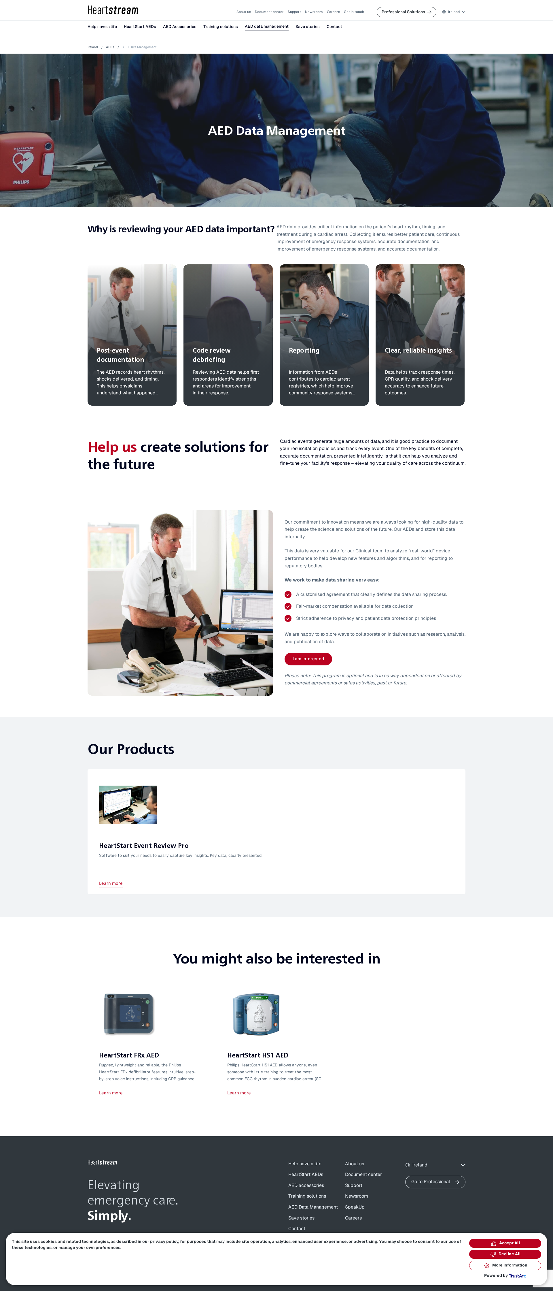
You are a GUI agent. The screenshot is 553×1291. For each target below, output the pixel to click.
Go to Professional (430, 1181)
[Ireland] (113, 10)
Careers (333, 12)
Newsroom (314, 12)
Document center (269, 12)
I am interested (308, 659)
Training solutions (220, 27)
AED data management (267, 27)
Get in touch (354, 12)
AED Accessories (179, 27)
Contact (334, 27)
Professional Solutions (403, 12)
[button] (453, 12)
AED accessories (306, 1185)
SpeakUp (355, 1207)
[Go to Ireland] (103, 1162)
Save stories (308, 27)
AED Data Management (313, 1207)
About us (243, 12)
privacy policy (164, 1242)
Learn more (111, 883)
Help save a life (102, 27)
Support (294, 12)
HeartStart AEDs (140, 27)
